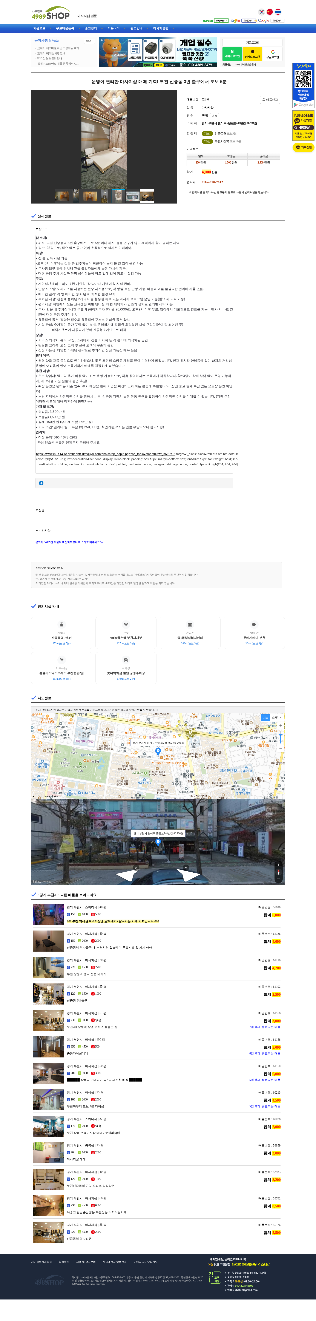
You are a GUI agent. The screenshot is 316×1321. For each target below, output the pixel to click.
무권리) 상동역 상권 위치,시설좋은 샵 (92, 1027)
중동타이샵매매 (77, 1053)
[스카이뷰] (277, 717)
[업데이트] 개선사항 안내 (51, 53)
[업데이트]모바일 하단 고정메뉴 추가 (58, 48)
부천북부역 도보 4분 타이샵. (86, 1106)
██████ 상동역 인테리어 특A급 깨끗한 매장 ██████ (104, 1080)
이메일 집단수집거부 (146, 1261)
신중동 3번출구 (77, 1000)
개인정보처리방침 (41, 1261)
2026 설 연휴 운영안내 (49, 58)
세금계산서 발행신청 (115, 1261)
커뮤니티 (114, 28)
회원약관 (64, 1261)
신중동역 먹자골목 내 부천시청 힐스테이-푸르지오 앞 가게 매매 (109, 947)
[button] (173, 94)
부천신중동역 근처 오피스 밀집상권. (91, 1185)
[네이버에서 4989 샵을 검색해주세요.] (215, 19)
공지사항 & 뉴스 (64, 40)
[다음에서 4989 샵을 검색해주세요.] (243, 19)
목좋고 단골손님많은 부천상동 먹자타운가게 (97, 1212)
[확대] (280, 725)
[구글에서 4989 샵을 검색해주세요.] (271, 19)
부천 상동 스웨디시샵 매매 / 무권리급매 (93, 1132)
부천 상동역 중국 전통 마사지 (86, 974)
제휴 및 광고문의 (86, 1261)
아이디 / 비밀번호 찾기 (245, 64)
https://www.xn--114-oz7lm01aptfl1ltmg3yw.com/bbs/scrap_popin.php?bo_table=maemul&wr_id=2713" (105, 454)
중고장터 (91, 28)
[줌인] (278, 865)
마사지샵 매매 (76, 1159)
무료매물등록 (65, 28)
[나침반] (278, 872)
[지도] (265, 717)
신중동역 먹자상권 (79, 1238)
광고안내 (136, 28)
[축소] (280, 748)
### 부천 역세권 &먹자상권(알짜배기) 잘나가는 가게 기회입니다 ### (113, 921)
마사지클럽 (160, 28)
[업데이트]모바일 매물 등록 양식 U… (57, 63)
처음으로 (39, 28)
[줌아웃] (278, 879)
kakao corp (36, 881)
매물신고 (271, 99)
